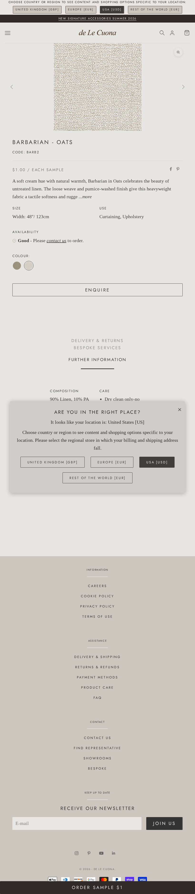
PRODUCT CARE (97, 687)
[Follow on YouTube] (101, 853)
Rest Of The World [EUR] (155, 9)
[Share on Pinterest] (178, 169)
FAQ (97, 697)
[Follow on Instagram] (76, 853)
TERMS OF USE (97, 616)
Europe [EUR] (81, 9)
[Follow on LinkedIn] (113, 853)
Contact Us (97, 737)
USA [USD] (112, 9)
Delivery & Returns (97, 340)
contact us (56, 240)
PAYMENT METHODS (97, 677)
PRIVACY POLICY (97, 606)
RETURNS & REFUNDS (97, 667)
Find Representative (97, 748)
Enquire (97, 290)
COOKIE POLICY (97, 596)
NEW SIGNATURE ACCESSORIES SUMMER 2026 (97, 18)
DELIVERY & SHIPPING (97, 656)
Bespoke (97, 768)
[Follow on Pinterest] (89, 853)
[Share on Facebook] (170, 169)
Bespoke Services (97, 347)
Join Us (164, 823)
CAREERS (97, 585)
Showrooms (97, 758)
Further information (97, 359)
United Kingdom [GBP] (37, 9)
